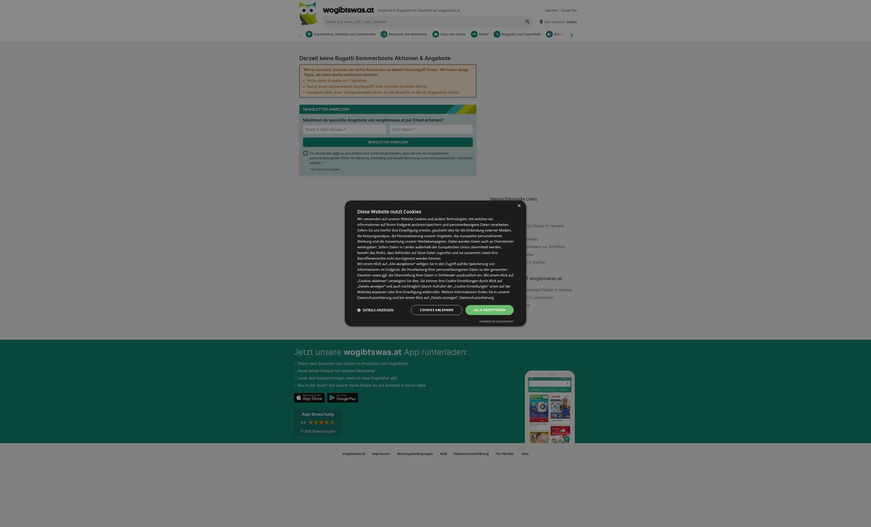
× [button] (519, 205)
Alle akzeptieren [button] (489, 310)
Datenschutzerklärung (477, 297)
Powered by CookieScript (496, 321)
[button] (375, 309)
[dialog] (435, 263)
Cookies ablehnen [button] (436, 310)
